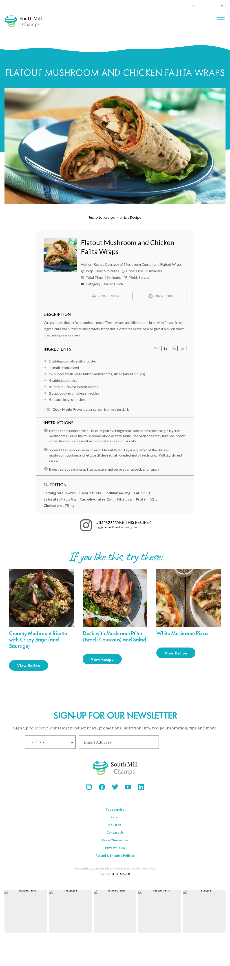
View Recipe (28, 665)
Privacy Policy (115, 848)
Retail (115, 817)
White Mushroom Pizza (182, 633)
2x (174, 348)
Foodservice (115, 809)
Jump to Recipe (102, 217)
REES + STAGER (121, 874)
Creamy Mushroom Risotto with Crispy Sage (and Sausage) (38, 639)
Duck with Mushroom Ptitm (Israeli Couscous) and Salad (114, 636)
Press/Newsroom (115, 840)
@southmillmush (110, 527)
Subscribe (183, 742)
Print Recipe (130, 217)
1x (165, 348)
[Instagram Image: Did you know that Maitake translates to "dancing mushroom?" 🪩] (204, 911)
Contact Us (115, 832)
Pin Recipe (163, 296)
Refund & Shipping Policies (115, 855)
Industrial (115, 825)
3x (183, 348)
